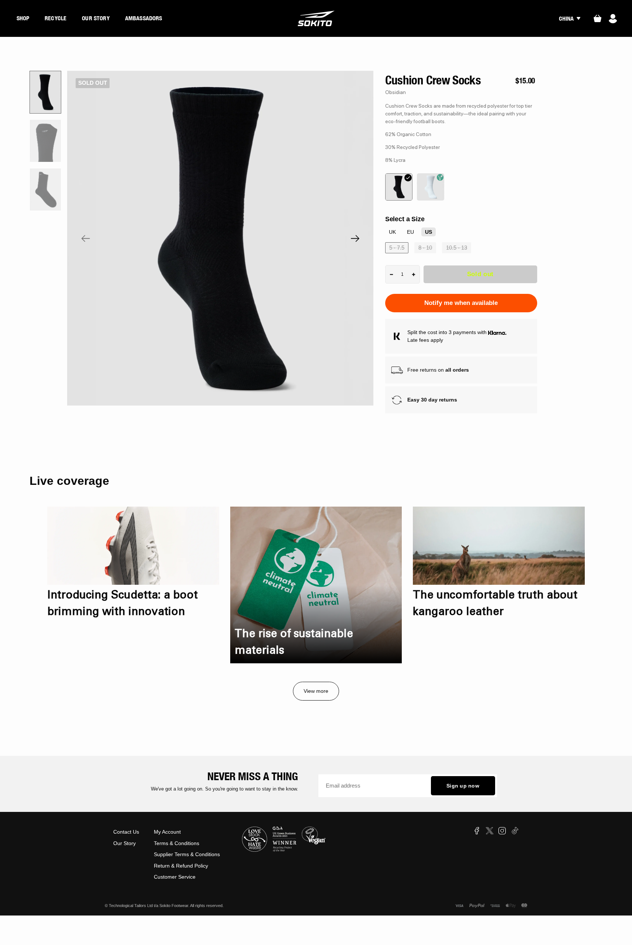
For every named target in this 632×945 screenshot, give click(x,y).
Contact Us (126, 832)
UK (392, 232)
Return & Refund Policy (181, 866)
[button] (85, 238)
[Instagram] (502, 831)
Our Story (95, 18)
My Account (167, 832)
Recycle (55, 18)
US (428, 232)
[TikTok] (515, 831)
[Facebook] (477, 831)
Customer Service (175, 877)
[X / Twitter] (490, 831)
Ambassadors (143, 18)
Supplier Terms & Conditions (187, 854)
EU (410, 232)
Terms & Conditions (176, 843)
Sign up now (462, 786)
